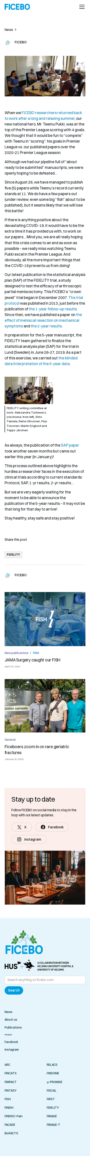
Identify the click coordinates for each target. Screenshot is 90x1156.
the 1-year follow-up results (53, 309)
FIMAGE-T (53, 1124)
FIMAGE (52, 1116)
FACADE (10, 1124)
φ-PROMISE (54, 1082)
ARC (7, 1064)
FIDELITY (53, 1107)
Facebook (11, 1042)
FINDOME (53, 1073)
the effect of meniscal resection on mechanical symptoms (43, 320)
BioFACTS (11, 1133)
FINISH (9, 1107)
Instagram (12, 1049)
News (8, 1012)
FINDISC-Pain (13, 1116)
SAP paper (70, 445)
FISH (8, 1099)
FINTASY (11, 1090)
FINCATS (11, 1073)
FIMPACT (11, 1082)
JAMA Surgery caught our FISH (33, 660)
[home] (17, 7)
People (8, 1034)
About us (11, 1019)
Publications (13, 1027)
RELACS (52, 1064)
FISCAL (51, 1090)
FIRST (51, 1099)
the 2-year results (46, 326)
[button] (81, 7)
